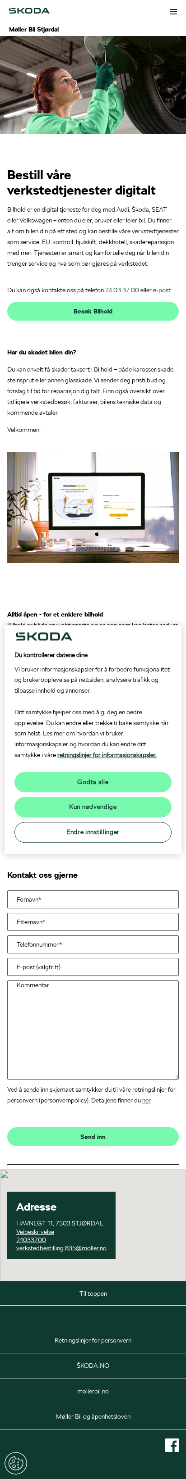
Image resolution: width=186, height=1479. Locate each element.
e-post (162, 290)
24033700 (31, 1239)
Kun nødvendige (93, 807)
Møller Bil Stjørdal (34, 29)
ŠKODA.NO (93, 1365)
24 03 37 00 (122, 290)
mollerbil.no (93, 1391)
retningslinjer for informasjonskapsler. (107, 754)
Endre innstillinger (16, 1463)
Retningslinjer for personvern (93, 1340)
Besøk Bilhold (93, 311)
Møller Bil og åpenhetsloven (93, 1416)
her (146, 1100)
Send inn (93, 1137)
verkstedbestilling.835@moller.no (61, 1248)
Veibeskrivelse (35, 1231)
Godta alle (92, 781)
